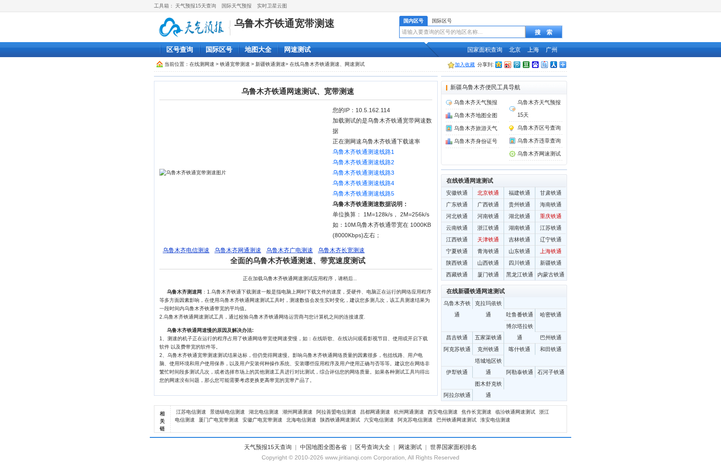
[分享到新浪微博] (507, 64)
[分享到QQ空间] (498, 64)
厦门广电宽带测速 (219, 420)
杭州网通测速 (409, 412)
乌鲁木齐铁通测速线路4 (363, 183)
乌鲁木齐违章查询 (539, 141)
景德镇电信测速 (227, 412)
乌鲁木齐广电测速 (289, 250)
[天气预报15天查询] (193, 27)
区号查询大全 (372, 447)
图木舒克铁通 (488, 385)
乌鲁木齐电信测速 (186, 250)
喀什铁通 (519, 349)
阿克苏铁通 (457, 349)
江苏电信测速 (191, 412)
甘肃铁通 (551, 193)
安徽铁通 (457, 193)
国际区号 (442, 21)
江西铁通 (457, 239)
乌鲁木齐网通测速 (237, 250)
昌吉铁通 (457, 337)
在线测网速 (201, 64)
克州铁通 (488, 349)
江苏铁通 (551, 228)
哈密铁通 (551, 314)
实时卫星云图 (272, 6)
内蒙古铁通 (551, 274)
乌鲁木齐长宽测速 (341, 250)
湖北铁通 (519, 216)
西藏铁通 (457, 274)
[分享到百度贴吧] (544, 64)
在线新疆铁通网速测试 (475, 291)
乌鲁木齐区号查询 (539, 128)
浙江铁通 (488, 228)
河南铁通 (488, 216)
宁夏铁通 (457, 251)
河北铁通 (457, 216)
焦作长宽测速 (476, 412)
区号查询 (179, 49)
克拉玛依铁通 (488, 304)
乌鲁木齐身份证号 (475, 141)
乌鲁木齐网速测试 (539, 154)
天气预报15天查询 (195, 6)
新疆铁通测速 (270, 64)
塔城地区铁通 (488, 362)
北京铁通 (488, 193)
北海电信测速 (301, 420)
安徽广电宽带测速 (262, 420)
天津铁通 (488, 239)
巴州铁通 (551, 337)
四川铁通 (519, 263)
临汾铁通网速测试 (515, 412)
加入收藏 (465, 65)
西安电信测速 (443, 412)
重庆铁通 (551, 216)
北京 (515, 49)
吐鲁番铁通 (519, 314)
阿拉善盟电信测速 (336, 412)
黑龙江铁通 (519, 274)
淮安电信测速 (495, 420)
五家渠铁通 (488, 337)
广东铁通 (457, 204)
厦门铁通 (488, 274)
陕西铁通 (457, 263)
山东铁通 (519, 251)
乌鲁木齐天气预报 (475, 102)
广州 (551, 49)
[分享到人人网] (553, 64)
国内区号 (413, 21)
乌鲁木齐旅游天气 (475, 128)
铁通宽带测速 (235, 64)
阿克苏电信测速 (415, 420)
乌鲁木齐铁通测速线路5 (363, 193)
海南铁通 (551, 204)
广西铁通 (488, 204)
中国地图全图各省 (323, 447)
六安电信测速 (379, 420)
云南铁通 (457, 228)
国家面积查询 (484, 49)
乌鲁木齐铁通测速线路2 (363, 162)
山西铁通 (488, 263)
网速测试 (297, 49)
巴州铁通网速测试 (456, 420)
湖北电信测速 (264, 412)
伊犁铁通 (457, 372)
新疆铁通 (551, 263)
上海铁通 (551, 251)
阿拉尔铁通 (457, 395)
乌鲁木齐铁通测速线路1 (363, 151)
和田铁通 (551, 349)
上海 (533, 49)
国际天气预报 (237, 6)
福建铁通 (519, 193)
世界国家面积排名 (453, 447)
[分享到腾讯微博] (516, 64)
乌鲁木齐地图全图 (475, 115)
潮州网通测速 (297, 412)
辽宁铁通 (551, 239)
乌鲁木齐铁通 (457, 304)
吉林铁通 (519, 239)
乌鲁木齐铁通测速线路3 (363, 172)
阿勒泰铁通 (519, 372)
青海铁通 (488, 251)
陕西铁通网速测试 (340, 420)
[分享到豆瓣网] (525, 64)
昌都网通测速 (375, 412)
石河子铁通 (551, 372)
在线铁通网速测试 (469, 180)
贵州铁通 (519, 204)
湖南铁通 (519, 228)
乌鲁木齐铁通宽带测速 (284, 23)
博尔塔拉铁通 (519, 327)
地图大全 (258, 49)
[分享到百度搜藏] (534, 64)
